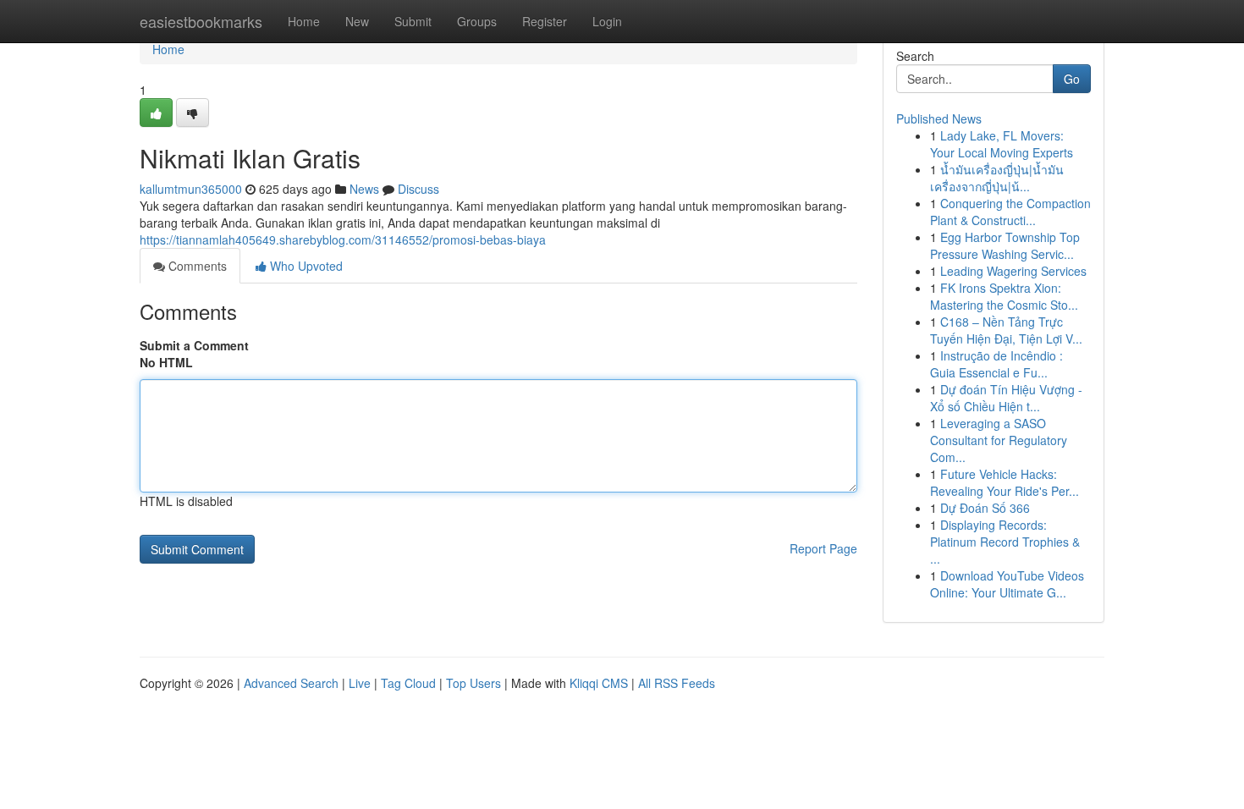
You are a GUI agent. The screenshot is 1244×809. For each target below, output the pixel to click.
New (357, 21)
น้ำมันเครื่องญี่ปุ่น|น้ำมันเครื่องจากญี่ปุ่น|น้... (997, 178)
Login (607, 21)
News (364, 188)
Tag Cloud (408, 682)
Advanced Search (291, 682)
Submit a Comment (194, 345)
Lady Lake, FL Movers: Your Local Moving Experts (1001, 144)
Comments (196, 265)
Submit (413, 21)
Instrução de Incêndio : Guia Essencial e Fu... (996, 364)
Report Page (823, 548)
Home (304, 21)
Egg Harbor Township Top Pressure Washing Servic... (1005, 245)
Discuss (418, 188)
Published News (939, 118)
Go (1072, 78)
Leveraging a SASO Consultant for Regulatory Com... (998, 440)
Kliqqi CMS (599, 682)
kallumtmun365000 (191, 188)
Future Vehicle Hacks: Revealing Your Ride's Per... (1004, 482)
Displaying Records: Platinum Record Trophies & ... (1005, 541)
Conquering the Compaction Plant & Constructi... (1010, 211)
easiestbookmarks (201, 21)
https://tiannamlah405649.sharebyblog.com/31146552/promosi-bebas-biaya (343, 239)
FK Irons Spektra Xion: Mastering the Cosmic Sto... (1004, 296)
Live (360, 682)
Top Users (473, 682)
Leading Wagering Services (1013, 270)
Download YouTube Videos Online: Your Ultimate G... (1007, 584)
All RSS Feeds (676, 682)
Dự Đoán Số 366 (985, 507)
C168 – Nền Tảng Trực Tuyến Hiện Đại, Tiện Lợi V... (1006, 330)
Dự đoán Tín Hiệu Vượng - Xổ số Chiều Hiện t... (1006, 398)
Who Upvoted (305, 265)
